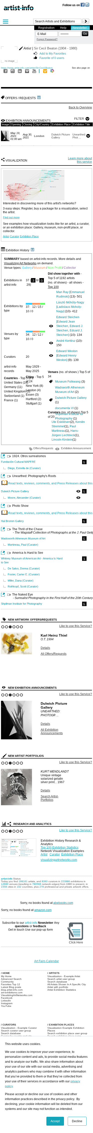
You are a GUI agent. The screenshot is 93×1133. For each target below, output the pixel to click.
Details (45, 648)
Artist (6, 236)
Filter (79, 118)
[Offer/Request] (51, 381)
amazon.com (43, 910)
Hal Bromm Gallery (12, 521)
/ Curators (8, 1024)
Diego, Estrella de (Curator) (24, 468)
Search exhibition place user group (67, 1033)
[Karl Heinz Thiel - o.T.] (16, 653)
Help (63, 28)
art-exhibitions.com (11, 992)
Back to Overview (80, 107)
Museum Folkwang (68, 381)
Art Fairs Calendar (46, 961)
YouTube (6, 1006)
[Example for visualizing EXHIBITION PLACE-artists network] (19, 846)
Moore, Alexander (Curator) (24, 497)
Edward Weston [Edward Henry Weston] (67, 355)
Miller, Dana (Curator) (20, 580)
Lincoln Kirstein (62, 439)
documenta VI (64, 408)
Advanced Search (11, 979)
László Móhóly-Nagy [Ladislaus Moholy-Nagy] (70, 307)
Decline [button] (77, 1121)
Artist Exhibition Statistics (61, 989)
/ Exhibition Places (60, 1024)
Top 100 (53, 287)
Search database (57, 981)
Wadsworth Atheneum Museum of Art (23, 538)
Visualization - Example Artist (63, 976)
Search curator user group (16, 1030)
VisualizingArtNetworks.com (16, 995)
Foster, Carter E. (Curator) (24, 574)
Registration (46, 28)
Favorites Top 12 (10, 984)
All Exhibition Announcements (52, 731)
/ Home (5, 973)
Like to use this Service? (75, 626)
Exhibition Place (29, 236)
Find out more (11, 217)
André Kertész (65, 341)
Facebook (6, 998)
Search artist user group (61, 979)
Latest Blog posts (11, 987)
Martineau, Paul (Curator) (23, 544)
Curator (14, 236)
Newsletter (79, 28)
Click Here (76, 942)
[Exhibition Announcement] (51, 326)
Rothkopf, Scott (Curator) (23, 586)
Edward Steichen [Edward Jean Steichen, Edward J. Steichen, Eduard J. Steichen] (69, 326)
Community (7, 981)
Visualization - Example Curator (19, 1028)
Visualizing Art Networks (20, 263)
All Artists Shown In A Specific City (66, 984)
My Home (6, 976)
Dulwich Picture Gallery (71, 398)
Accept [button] (55, 1121)
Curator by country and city (16, 1036)
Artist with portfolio (57, 987)
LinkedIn (6, 1000)
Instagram (6, 1003)
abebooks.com (63, 903)
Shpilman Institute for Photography (21, 603)
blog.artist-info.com (12, 989)
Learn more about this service (80, 160)
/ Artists (53, 973)
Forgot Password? (47, 39)
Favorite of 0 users (51, 57)
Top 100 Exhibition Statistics (59, 847)
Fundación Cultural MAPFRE (18, 461)
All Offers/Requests (53, 654)
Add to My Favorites (52, 53)
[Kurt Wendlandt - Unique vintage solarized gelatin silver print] (16, 804)
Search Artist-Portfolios (50, 798)
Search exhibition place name (64, 1036)
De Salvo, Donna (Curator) (24, 568)
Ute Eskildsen (61, 422)
